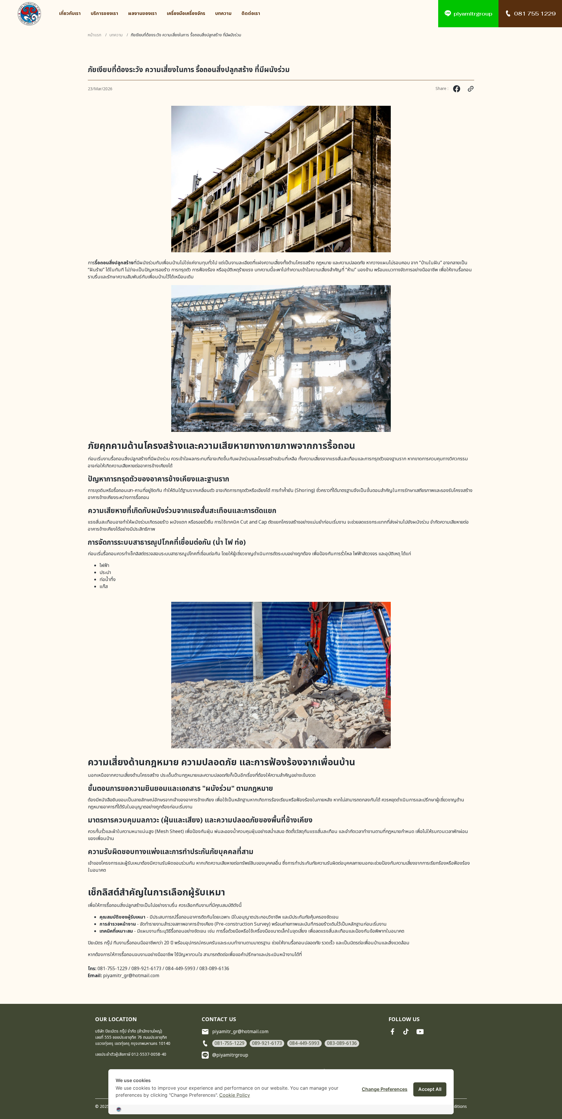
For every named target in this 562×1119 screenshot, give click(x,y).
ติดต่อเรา (250, 13)
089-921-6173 (267, 1043)
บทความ (223, 13)
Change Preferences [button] (384, 1089)
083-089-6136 (342, 1043)
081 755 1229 (535, 13)
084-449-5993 (304, 1043)
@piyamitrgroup (230, 1055)
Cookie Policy (234, 1095)
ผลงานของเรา (142, 13)
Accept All (429, 1089)
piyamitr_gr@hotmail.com (240, 1031)
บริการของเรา (104, 13)
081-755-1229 (229, 1043)
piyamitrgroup (473, 13)
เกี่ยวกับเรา (70, 13)
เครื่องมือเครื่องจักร (186, 13)
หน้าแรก (94, 35)
